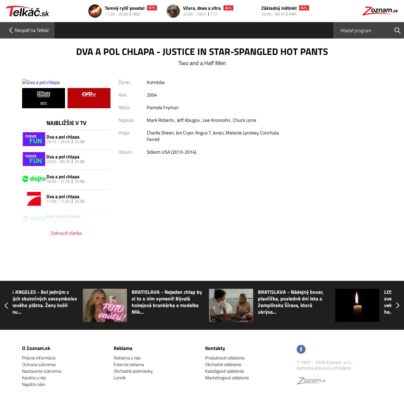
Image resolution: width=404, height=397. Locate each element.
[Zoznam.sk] (313, 382)
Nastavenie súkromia (41, 371)
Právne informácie (39, 357)
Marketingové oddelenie (227, 377)
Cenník (120, 377)
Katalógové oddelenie (224, 371)
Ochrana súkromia (39, 364)
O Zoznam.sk (36, 348)
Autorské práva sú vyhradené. (324, 367)
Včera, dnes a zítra (202, 8)
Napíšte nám (33, 384)
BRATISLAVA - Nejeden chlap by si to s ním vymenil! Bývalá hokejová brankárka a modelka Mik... (100, 302)
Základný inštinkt (279, 8)
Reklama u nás (127, 357)
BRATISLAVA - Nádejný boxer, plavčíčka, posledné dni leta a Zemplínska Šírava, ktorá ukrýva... (224, 302)
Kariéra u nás (34, 377)
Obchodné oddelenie (223, 364)
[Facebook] (301, 350)
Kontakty (215, 348)
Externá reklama (129, 364)
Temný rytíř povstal (125, 8)
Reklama (123, 348)
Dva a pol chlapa (63, 136)
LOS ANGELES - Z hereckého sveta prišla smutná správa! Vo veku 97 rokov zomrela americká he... (352, 302)
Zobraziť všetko (66, 233)
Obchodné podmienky (133, 371)
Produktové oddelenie (225, 357)
